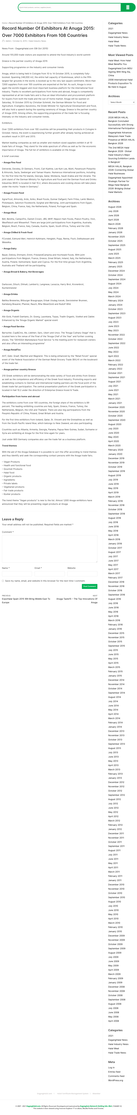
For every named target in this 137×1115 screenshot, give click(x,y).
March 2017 (114, 573)
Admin (8, 41)
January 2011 (114, 880)
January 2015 (115, 675)
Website (71, 568)
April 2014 (113, 714)
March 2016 (114, 620)
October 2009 (115, 944)
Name (6, 568)
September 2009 (116, 948)
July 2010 (113, 906)
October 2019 (115, 466)
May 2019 (113, 488)
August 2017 (114, 552)
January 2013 (115, 778)
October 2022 (115, 339)
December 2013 (116, 731)
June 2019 (113, 484)
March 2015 (114, 667)
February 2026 (115, 228)
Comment (8, 532)
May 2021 (113, 394)
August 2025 (114, 249)
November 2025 (116, 236)
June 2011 (113, 859)
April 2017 (113, 569)
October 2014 (115, 688)
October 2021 (115, 373)
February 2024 (115, 300)
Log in (111, 1067)
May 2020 (113, 437)
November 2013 (116, 735)
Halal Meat (113, 41)
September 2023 (116, 313)
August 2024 (114, 283)
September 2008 (116, 999)
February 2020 (115, 449)
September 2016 (116, 594)
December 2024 (116, 270)
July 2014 (113, 701)
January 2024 (115, 304)
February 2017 (115, 577)
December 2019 (116, 458)
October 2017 (115, 547)
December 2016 (116, 582)
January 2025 (115, 266)
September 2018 (116, 513)
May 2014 (113, 709)
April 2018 (113, 535)
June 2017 (113, 560)
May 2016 (113, 611)
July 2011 (113, 854)
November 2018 (116, 505)
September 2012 (116, 795)
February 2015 (115, 671)
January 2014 (115, 726)
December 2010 (116, 884)
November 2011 (116, 837)
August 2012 (114, 799)
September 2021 (116, 377)
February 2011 (115, 876)
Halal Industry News (37, 41)
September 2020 (116, 420)
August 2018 (114, 518)
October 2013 (115, 739)
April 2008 (113, 1021)
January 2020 (115, 454)
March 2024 (114, 296)
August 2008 (114, 1003)
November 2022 (116, 334)
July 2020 (113, 428)
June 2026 (113, 215)
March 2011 (114, 871)
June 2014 (113, 705)
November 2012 (116, 786)
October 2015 (115, 641)
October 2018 (115, 509)
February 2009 (115, 978)
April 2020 (113, 441)
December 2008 (116, 986)
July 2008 (113, 1008)
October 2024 (115, 275)
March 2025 (114, 258)
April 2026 (113, 219)
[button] (8, 7)
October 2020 (115, 415)
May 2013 (113, 761)
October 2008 (115, 995)
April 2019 (113, 492)
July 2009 (113, 957)
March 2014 (114, 718)
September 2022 (116, 343)
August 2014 (114, 697)
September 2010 (116, 897)
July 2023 (113, 322)
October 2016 (115, 590)
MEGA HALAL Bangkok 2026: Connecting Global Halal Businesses (121, 170)
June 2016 (113, 607)
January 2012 (115, 829)
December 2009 (116, 935)
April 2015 (113, 663)
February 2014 (115, 722)
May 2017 (113, 565)
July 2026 (113, 211)
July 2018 (113, 522)
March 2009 (114, 974)
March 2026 (114, 224)
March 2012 (114, 820)
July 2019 (113, 479)
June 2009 (113, 961)
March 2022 (114, 360)
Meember (96, 1093)
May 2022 (113, 351)
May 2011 (113, 863)
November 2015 (116, 637)
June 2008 (113, 1012)
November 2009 (116, 940)
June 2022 (113, 347)
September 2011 (116, 846)
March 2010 (114, 922)
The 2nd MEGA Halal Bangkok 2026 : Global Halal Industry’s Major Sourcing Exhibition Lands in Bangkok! (121, 154)
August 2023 (114, 317)
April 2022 (113, 356)
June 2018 (113, 526)
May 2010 (113, 914)
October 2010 (115, 893)
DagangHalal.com (44, 1093)
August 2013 (114, 748)
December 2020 (116, 407)
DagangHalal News (118, 32)
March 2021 (114, 398)
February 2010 (115, 927)
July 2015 (113, 650)
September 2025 (116, 245)
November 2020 (116, 411)
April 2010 (113, 918)
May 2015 (113, 658)
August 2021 (114, 381)
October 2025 (115, 241)
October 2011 (115, 842)
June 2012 (113, 807)
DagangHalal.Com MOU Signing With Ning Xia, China (120, 72)
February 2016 (115, 624)
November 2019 (116, 462)
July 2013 (113, 752)
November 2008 (116, 991)
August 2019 (114, 475)
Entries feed (114, 1071)
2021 (110, 28)
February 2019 (115, 501)
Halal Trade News (117, 45)
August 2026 (114, 207)
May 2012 (113, 812)
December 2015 (116, 633)
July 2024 (113, 288)
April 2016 (113, 616)
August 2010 (114, 901)
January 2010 (115, 931)
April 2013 (113, 765)
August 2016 (114, 599)
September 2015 (116, 645)
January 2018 (115, 543)
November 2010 (116, 888)
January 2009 (115, 982)
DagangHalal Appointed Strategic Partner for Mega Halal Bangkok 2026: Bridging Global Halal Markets (120, 184)
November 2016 (116, 586)
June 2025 (113, 253)
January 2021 (115, 403)
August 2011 (114, 850)
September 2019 (116, 471)
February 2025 (115, 262)
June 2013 (113, 756)
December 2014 (116, 680)
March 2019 (114, 496)
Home (4, 23)
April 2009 (113, 969)
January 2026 (115, 232)
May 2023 (113, 330)
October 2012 (115, 790)
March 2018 (114, 539)
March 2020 (114, 445)
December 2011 (116, 833)
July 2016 (113, 603)
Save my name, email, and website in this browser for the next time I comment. (45, 580)
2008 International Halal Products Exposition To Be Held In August (120, 83)
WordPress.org (115, 1080)
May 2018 (113, 530)
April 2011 (113, 867)
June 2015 (113, 654)
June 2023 (113, 326)
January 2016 (115, 628)
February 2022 (115, 364)
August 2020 (114, 424)
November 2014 (116, 684)
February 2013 (115, 773)
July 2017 (113, 556)
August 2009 (114, 952)
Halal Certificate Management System (72, 1093)
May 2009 (113, 965)
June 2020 (113, 432)
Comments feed (116, 1076)
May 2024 (113, 292)
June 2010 (113, 910)
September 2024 (116, 279)
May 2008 (113, 1016)
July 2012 (113, 803)
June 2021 (113, 390)
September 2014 (116, 692)
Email (38, 568)
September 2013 (116, 744)
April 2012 (113, 816)
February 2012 (115, 825)
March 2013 (114, 769)
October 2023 (115, 309)
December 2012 (116, 782)
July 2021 (113, 385)
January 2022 (115, 368)
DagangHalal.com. (33, 1106)
